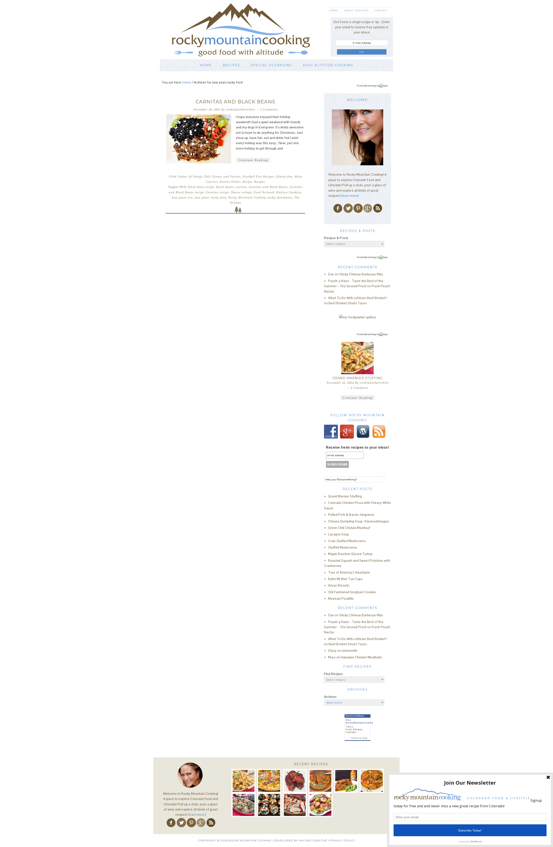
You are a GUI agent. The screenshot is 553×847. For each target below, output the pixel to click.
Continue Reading (253, 160)
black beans (225, 187)
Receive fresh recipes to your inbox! (357, 447)
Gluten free (284, 176)
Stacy (332, 650)
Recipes (259, 181)
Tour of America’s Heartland (349, 572)
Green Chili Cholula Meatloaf (349, 528)
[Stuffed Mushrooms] (269, 805)
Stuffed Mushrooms (342, 547)
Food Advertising (366, 85)
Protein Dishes (230, 181)
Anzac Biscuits (339, 585)
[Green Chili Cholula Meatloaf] (346, 781)
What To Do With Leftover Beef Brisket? (357, 298)
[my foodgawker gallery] (357, 317)
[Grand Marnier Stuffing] (357, 358)
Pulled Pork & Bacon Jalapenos (351, 515)
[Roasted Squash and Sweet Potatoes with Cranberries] (320, 805)
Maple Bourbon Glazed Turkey (350, 554)
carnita (241, 187)
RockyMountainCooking (359, 722)
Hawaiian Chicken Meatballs (361, 657)
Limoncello (350, 650)
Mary (331, 657)
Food (348, 729)
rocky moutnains (279, 197)
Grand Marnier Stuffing (357, 378)
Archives (330, 697)
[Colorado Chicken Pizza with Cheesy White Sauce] (269, 781)
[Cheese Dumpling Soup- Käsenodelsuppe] (320, 781)
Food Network (264, 192)
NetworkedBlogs (354, 716)
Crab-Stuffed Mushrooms (347, 541)
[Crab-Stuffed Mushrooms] (243, 805)
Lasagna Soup (338, 534)
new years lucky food (210, 197)
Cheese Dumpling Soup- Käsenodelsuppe (358, 521)
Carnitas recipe (217, 192)
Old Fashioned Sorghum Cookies (352, 592)
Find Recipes (333, 674)
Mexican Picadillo (341, 598)
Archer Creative (313, 840)
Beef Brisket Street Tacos (348, 303)
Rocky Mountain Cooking (247, 29)
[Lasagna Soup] (372, 781)
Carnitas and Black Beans (235, 102)
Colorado (351, 732)
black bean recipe (201, 187)
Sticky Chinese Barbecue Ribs (361, 274)
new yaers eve (182, 197)
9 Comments (359, 388)
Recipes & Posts (336, 238)
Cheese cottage (241, 192)
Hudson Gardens (288, 192)
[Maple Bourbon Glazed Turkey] (295, 805)
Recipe (247, 181)
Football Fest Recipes (258, 176)
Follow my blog (359, 738)
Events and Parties (227, 176)
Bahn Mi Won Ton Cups (345, 579)
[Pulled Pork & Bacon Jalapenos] (295, 781)
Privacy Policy (342, 840)
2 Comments (269, 109)
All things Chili (200, 176)
